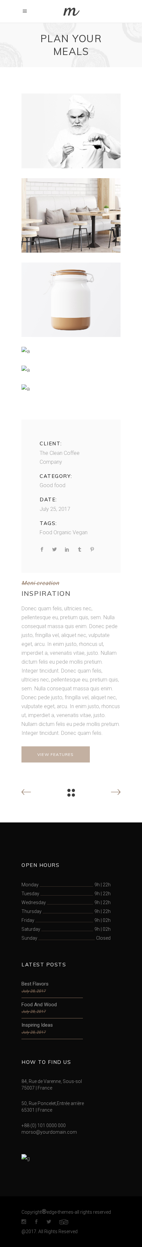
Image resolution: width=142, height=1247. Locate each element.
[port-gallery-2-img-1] (71, 131)
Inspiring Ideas (37, 1025)
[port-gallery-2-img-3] (71, 300)
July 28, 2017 (33, 991)
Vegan (80, 532)
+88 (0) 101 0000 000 (43, 1125)
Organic (62, 532)
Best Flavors (35, 984)
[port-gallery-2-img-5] (71, 370)
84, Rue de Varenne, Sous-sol (51, 1081)
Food (46, 532)
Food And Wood (39, 1005)
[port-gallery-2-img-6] (71, 388)
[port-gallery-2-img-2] (71, 215)
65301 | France (36, 1110)
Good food (52, 485)
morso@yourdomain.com (49, 1132)
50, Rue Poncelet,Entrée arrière (52, 1103)
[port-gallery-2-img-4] (71, 351)
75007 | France (36, 1088)
